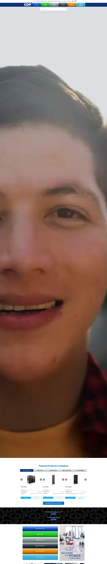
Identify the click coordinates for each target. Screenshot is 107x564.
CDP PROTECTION (27, 470)
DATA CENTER (63, 5)
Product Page (26, 497)
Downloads (64, 1)
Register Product (44, 1)
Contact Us (69, 1)
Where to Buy (36, 497)
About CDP (38, 1)
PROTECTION (36, 5)
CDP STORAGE (54, 470)
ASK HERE (53, 514)
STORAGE (54, 5)
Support (52, 1)
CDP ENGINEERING (81, 470)
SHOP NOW (53, 519)
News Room (59, 1)
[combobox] (76, 1)
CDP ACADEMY (41, 557)
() (73, 1)
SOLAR (45, 5)
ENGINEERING (72, 5)
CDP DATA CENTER (67, 470)
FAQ (56, 1)
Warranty (49, 1)
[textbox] (76, 1)
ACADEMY (81, 5)
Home (34, 1)
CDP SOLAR (41, 470)
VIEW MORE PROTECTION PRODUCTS (53, 503)
